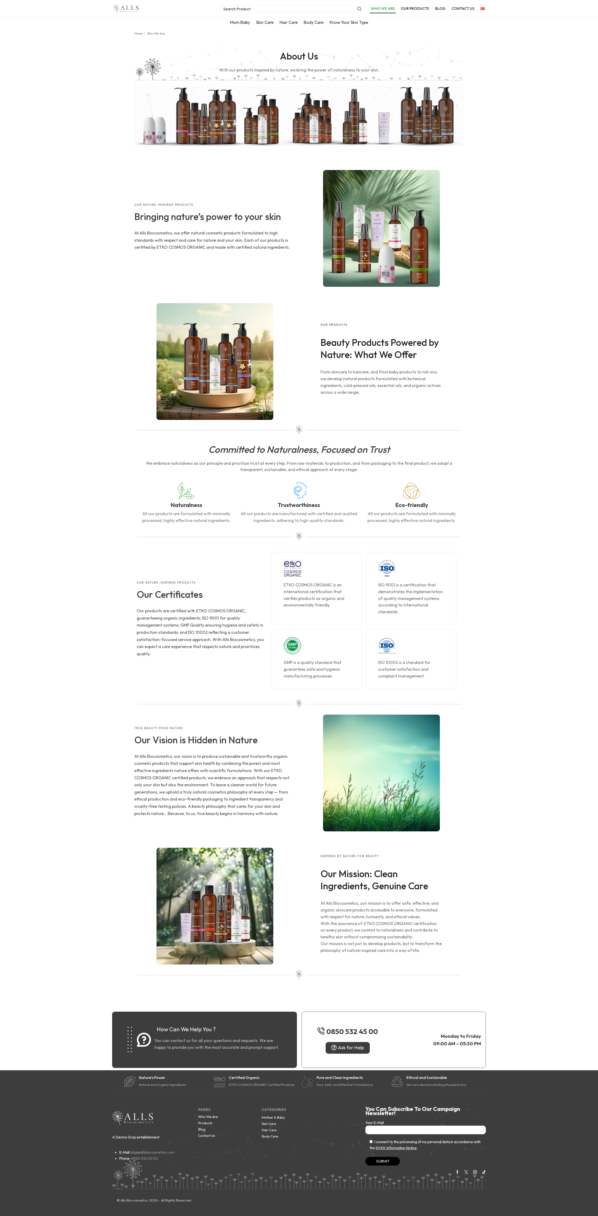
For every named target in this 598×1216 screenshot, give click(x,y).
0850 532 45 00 (352, 1031)
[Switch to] (482, 9)
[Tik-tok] (484, 1172)
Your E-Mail (374, 1122)
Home (139, 33)
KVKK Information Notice (396, 1147)
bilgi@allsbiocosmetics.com (152, 1152)
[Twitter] (466, 1172)
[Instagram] (475, 1172)
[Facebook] (457, 1172)
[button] (292, 8)
